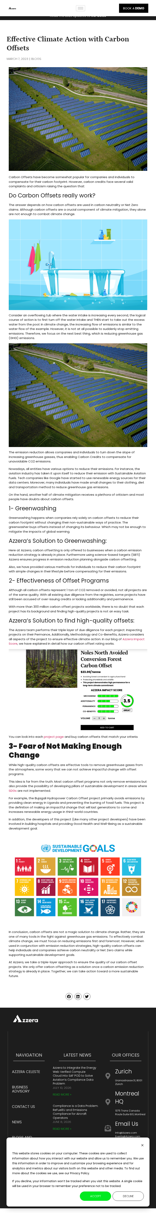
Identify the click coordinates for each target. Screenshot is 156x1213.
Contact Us (23, 1106)
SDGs (13, 791)
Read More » (62, 1094)
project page (54, 737)
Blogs (36, 59)
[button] (69, 996)
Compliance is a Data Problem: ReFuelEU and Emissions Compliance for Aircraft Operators (75, 1112)
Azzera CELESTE (26, 1071)
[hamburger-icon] (80, 8)
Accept (95, 1196)
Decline (128, 1196)
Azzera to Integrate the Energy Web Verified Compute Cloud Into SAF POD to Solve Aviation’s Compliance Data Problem (74, 1076)
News (17, 1122)
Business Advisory (20, 1089)
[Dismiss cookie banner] (142, 1145)
